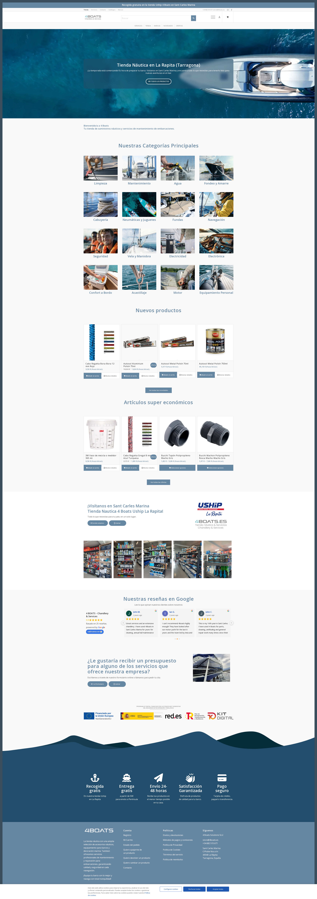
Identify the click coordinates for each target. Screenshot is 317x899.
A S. (207, 612)
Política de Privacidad (172, 845)
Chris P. (172, 612)
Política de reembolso (173, 859)
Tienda (86, 10)
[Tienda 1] (228, 575)
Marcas (120, 10)
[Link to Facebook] (231, 10)
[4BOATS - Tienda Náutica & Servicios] (93, 17)
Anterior (4, 73)
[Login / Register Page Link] (219, 17)
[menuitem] (87, 9)
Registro (127, 835)
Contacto (103, 10)
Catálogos (111, 10)
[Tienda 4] (138, 575)
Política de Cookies (171, 849)
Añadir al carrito (93, 376)
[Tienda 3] (168, 575)
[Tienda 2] (198, 575)
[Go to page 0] (175, 639)
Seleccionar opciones (178, 468)
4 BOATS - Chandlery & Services (97, 615)
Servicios (94, 10)
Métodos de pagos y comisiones (178, 840)
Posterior (312, 73)
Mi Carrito (128, 840)
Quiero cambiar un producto (136, 862)
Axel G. (136, 612)
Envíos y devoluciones (173, 835)
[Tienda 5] (108, 575)
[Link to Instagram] (228, 10)
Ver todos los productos (158, 81)
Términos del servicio (173, 854)
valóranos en (94, 631)
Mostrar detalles (111, 376)
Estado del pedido (131, 845)
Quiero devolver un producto (136, 858)
